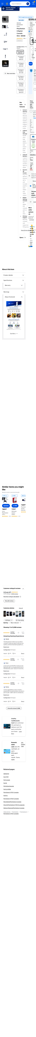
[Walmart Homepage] (7, 3)
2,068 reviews (14, 594)
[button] (21, 104)
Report (22, 653)
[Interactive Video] (5, 19)
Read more (6, 647)
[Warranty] (22, 285)
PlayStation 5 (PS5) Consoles (11, 792)
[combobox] (20, 3)
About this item (8, 269)
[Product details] (23, 275)
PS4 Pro (5, 795)
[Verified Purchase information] (18, 632)
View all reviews (9, 601)
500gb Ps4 (6, 773)
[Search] (27, 3)
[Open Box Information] (33, 52)
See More (13, 333)
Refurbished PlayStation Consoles (12, 801)
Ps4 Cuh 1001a (7, 789)
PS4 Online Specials (8, 786)
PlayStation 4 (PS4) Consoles (11, 798)
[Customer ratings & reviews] (23, 588)
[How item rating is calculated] (20, 596)
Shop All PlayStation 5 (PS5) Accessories (13, 805)
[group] (23, 38)
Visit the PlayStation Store (20, 24)
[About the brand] (22, 296)
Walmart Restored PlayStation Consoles (13, 808)
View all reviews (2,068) (14, 708)
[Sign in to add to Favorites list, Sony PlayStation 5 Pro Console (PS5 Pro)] (6, 499)
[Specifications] (23, 280)
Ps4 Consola (6, 780)
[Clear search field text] (25, 3)
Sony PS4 (5, 777)
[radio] (20, 52)
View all (21, 608)
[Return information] (30, 36)
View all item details (26, 230)
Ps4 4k (5, 783)
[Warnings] (23, 291)
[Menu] (2, 3)
